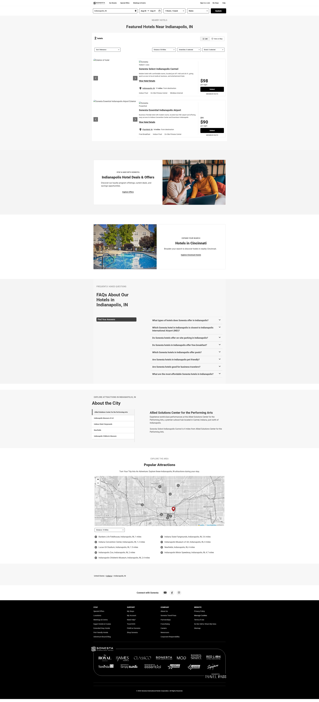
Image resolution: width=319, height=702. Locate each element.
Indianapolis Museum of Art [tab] (104, 418)
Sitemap (197, 628)
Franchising (165, 624)
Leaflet (202, 525)
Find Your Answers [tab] (106, 319)
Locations (97, 615)
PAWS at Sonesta (133, 628)
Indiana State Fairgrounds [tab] (103, 424)
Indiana (109, 576)
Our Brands (113, 3)
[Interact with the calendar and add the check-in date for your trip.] (159, 11)
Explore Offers (128, 192)
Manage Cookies (200, 615)
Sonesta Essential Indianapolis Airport (160, 110)
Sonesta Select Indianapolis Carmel (158, 68)
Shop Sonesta (132, 632)
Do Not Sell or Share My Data (205, 624)
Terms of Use (199, 620)
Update (218, 11)
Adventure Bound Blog (102, 637)
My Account (131, 615)
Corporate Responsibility (170, 637)
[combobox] (115, 10)
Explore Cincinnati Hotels (191, 255)
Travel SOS (131, 624)
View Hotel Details (147, 81)
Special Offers (124, 3)
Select (212, 89)
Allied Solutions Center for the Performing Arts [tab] (111, 412)
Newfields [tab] (97, 430)
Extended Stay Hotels (101, 628)
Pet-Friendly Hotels (100, 632)
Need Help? (131, 620)
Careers (164, 628)
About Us (164, 611)
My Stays (216, 3)
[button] (98, 479)
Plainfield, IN (147, 129)
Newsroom (165, 632)
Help (224, 3)
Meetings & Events (139, 3)
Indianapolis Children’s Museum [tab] (105, 436)
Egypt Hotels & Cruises (102, 624)
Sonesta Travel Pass (168, 615)
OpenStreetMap (211, 525)
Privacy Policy (199, 611)
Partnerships (166, 620)
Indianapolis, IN (148, 88)
